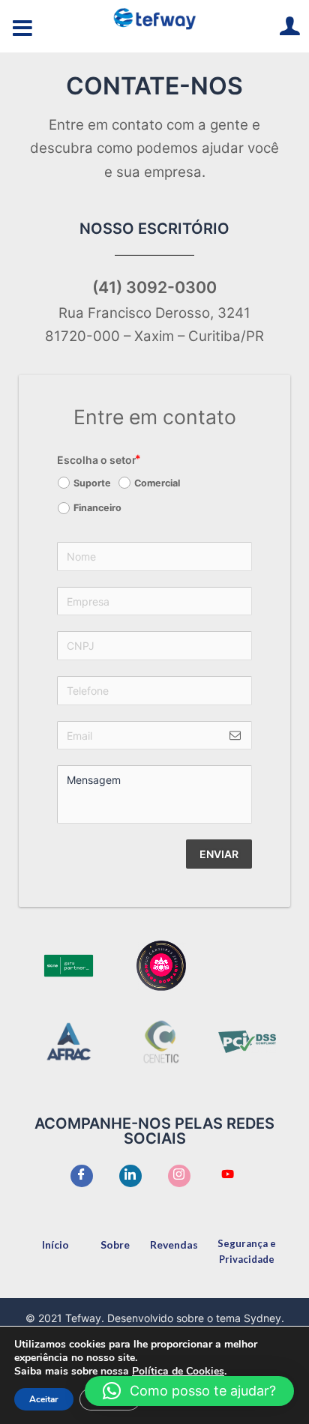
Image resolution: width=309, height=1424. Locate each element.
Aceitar (43, 1399)
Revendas (174, 1244)
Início (55, 1244)
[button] (189, 1391)
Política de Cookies (178, 1371)
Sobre (115, 1244)
